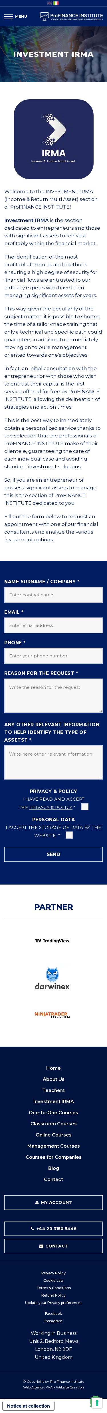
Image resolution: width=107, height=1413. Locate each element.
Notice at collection (28, 1406)
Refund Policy (53, 1295)
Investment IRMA (53, 1101)
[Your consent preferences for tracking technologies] (97, 1403)
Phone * (15, 642)
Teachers (53, 1090)
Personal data (53, 819)
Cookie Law (53, 1280)
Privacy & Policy (53, 791)
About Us (53, 1079)
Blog (53, 1168)
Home (53, 1068)
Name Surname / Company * (41, 581)
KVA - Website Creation (65, 1387)
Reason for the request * (41, 673)
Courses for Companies (54, 1157)
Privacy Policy (53, 1273)
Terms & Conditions (54, 1288)
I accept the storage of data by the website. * (53, 831)
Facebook (53, 1313)
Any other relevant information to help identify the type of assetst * (51, 732)
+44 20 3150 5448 (55, 1228)
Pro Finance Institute (67, 1381)
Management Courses (53, 1146)
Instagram (53, 1321)
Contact (53, 1179)
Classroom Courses (54, 1124)
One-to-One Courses (53, 1112)
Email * (14, 612)
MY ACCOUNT (56, 1202)
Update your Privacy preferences (53, 1303)
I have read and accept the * (52, 803)
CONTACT (56, 1246)
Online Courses (54, 1135)
